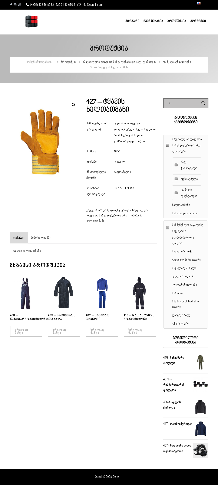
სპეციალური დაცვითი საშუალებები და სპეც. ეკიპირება (119, 61)
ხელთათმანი (95, 220)
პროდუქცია (68, 61)
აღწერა (18, 237)
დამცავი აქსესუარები (177, 61)
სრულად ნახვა (22, 331)
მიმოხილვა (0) (40, 237)
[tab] (18, 237)
